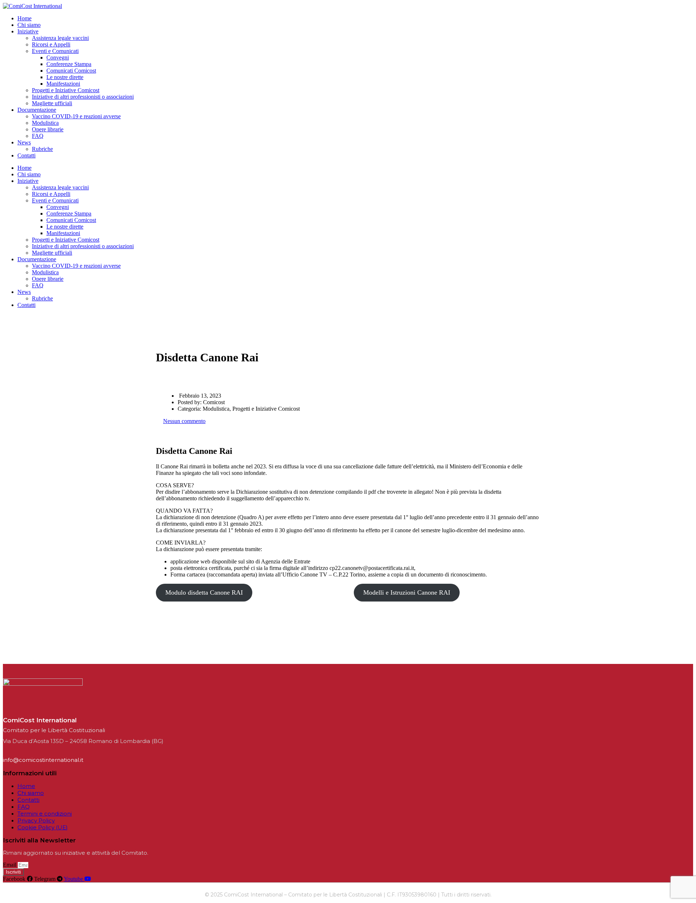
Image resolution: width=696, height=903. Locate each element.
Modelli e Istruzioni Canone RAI (406, 592)
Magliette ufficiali (52, 103)
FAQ (38, 136)
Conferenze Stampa (68, 64)
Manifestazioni (63, 84)
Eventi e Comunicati (55, 51)
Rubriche (42, 149)
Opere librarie (47, 129)
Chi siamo (29, 25)
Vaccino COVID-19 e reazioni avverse (76, 116)
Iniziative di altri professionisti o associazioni (83, 97)
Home (24, 18)
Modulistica (45, 123)
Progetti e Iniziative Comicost (65, 90)
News (24, 142)
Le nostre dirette (64, 77)
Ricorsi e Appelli (51, 44)
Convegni (57, 57)
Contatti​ (26, 155)
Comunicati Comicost (71, 70)
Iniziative (27, 31)
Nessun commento (184, 421)
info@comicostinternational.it (43, 759)
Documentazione (36, 110)
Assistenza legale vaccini (60, 38)
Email (10, 865)
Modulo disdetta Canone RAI (204, 592)
